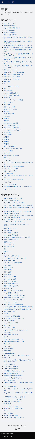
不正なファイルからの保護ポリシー (14, 339)
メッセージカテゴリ (9, 244)
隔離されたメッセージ (10, 70)
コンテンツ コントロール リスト (13, 148)
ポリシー (6, 84)
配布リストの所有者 (9, 380)
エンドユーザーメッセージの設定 (13, 100)
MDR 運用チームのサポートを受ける (14, 397)
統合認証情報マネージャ (11, 283)
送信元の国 (7, 116)
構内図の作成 (7, 351)
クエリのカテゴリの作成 (11, 235)
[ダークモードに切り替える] (9, 2)
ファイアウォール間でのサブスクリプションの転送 (18, 205)
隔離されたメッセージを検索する (13, 74)
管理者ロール (7, 274)
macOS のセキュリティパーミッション (15, 222)
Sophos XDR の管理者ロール (12, 28)
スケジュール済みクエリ (11, 239)
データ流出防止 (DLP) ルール (12, 293)
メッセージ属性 (8, 151)
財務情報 (6, 137)
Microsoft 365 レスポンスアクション (14, 417)
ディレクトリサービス (10, 260)
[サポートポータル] (5, 436)
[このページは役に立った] (15, 429)
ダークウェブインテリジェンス (13, 401)
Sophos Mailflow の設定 (11, 368)
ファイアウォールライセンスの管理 (14, 203)
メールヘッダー (8, 160)
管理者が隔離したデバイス (11, 286)
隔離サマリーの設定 (9, 107)
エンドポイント (8, 332)
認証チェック (7, 88)
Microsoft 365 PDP (9, 320)
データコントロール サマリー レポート (15, 258)
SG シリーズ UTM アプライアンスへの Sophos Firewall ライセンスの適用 (17, 212)
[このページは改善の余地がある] (19, 429)
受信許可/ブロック (9, 288)
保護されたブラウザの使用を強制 (13, 304)
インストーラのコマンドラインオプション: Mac (17, 219)
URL (5, 253)
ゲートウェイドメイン (10, 311)
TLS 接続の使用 (8, 173)
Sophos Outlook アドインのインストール (15, 330)
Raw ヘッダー (8, 251)
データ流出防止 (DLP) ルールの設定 (14, 297)
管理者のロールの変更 (10, 281)
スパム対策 (7, 104)
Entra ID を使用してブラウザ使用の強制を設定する (18, 307)
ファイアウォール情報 (10, 386)
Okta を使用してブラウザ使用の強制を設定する (17, 309)
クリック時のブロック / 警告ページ (14, 318)
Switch (6, 411)
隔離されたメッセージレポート (13, 79)
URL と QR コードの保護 (11, 123)
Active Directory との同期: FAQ (13, 263)
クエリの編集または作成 (11, 233)
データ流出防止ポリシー (11, 334)
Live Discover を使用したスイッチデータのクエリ (18, 186)
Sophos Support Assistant (11, 189)
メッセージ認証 (8, 90)
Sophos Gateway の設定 (11, 373)
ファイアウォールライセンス (12, 200)
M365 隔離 (7, 81)
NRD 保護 (6, 111)
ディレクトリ (7, 404)
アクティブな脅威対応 (10, 32)
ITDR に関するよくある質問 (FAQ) (14, 408)
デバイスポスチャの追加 (11, 366)
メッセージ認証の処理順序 (11, 95)
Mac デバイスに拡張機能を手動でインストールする (18, 47)
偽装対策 (6, 121)
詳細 (5, 249)
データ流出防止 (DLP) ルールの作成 (14, 295)
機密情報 (6, 139)
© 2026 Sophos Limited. (7, 433)
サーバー (6, 337)
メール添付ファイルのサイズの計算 (14, 166)
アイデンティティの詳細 (11, 406)
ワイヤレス (7, 344)
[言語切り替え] (13, 2)
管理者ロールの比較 (9, 25)
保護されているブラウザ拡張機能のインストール (18, 45)
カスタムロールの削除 (10, 279)
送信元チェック (8, 97)
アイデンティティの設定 (11, 302)
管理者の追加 (7, 270)
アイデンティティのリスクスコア (13, 179)
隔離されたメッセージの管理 (12, 77)
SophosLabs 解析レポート (11, 256)
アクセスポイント (9, 346)
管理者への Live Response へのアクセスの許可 (17, 237)
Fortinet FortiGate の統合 (11, 415)
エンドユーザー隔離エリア (11, 125)
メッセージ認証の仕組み (11, 93)
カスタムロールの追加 (10, 276)
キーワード (7, 153)
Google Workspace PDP (11, 323)
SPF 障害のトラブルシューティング (14, 371)
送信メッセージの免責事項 (11, 127)
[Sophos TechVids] (8, 436)
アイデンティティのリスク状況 (13, 399)
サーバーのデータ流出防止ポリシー (14, 341)
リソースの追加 (8, 413)
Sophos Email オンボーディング (13, 198)
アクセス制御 (7, 265)
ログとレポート (8, 358)
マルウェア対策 (8, 102)
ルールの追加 (7, 132)
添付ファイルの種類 (9, 146)
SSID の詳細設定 (8, 348)
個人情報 (6, 144)
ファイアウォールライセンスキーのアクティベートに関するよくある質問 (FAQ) (18, 216)
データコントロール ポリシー (12, 130)
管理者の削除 (7, 272)
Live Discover (8, 230)
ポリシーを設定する (9, 364)
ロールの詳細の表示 (9, 30)
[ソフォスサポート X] (2, 436)
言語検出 (6, 118)
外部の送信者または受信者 (11, 155)
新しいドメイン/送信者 (10, 109)
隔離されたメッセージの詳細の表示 (14, 72)
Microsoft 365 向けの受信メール (13, 375)
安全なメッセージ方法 (10, 171)
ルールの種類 (7, 134)
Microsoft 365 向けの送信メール (13, 378)
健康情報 (6, 141)
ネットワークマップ (9, 23)
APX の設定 (7, 325)
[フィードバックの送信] (11, 436)
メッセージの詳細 (9, 246)
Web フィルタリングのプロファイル (14, 290)
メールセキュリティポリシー (12, 86)
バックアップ (7, 182)
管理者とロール (8, 267)
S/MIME (6, 313)
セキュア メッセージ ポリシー (12, 169)
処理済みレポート (9, 242)
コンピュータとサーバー (11, 228)
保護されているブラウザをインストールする (16, 355)
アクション (7, 158)
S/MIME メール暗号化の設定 (12, 316)
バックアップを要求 (9, 327)
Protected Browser (9, 353)
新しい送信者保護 (9, 114)
